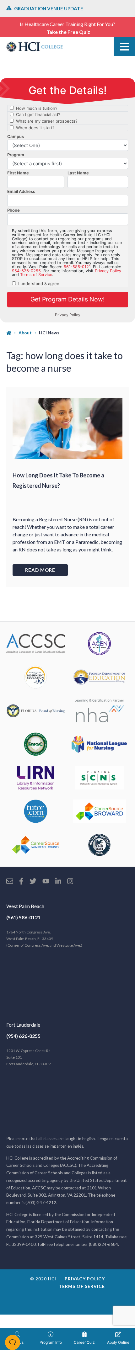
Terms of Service (82, 1286)
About (25, 332)
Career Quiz (84, 1342)
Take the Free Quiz (68, 32)
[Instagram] (70, 882)
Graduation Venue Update (48, 8)
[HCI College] (34, 46)
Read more (40, 570)
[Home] (12, 333)
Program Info (51, 1342)
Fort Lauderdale (23, 1025)
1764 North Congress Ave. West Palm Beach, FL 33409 (44, 939)
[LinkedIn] (58, 882)
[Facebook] (21, 882)
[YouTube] (45, 882)
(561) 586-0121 (23, 917)
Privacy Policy (85, 1278)
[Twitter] (33, 882)
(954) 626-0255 (23, 1036)
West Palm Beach (25, 906)
